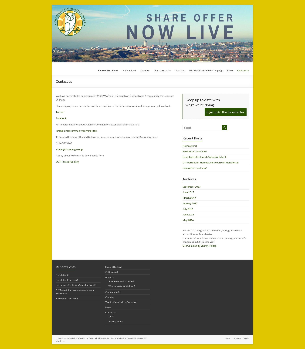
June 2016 (188, 214)
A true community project (121, 281)
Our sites (180, 70)
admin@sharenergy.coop (69, 149)
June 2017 (188, 192)
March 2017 (189, 197)
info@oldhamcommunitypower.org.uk (76, 130)
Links (111, 316)
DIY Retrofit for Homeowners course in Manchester (211, 162)
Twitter (60, 112)
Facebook (61, 118)
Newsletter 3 (190, 145)
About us (145, 70)
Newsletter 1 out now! (195, 167)
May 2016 (188, 219)
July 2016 (188, 208)
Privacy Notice (115, 321)
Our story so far (162, 70)
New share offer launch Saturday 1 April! (205, 156)
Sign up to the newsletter (225, 112)
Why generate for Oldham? (121, 286)
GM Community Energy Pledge (199, 245)
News (230, 70)
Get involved (129, 70)
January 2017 (190, 203)
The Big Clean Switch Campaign (206, 70)
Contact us (243, 70)
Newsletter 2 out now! (195, 151)
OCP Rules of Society (67, 161)
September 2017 (192, 186)
